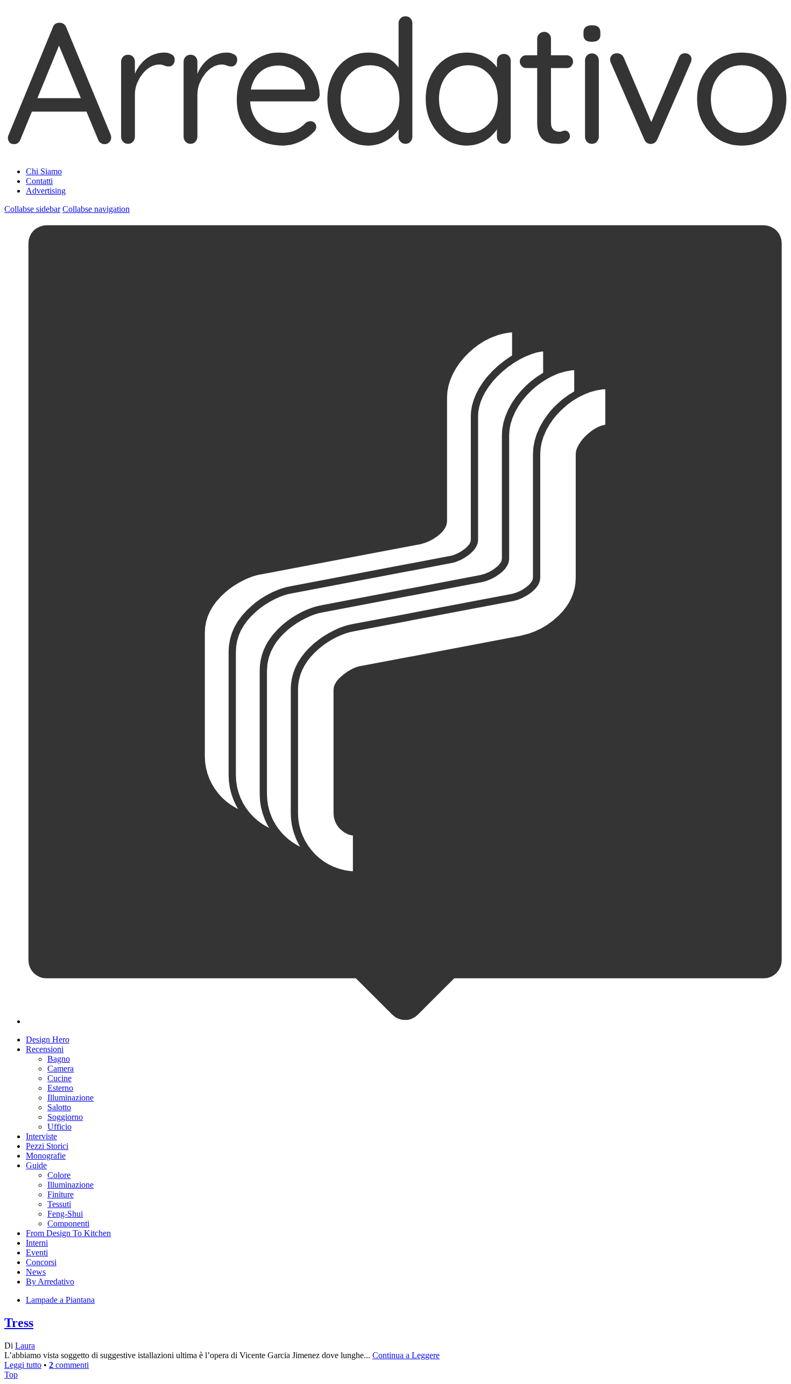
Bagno (58, 1058)
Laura (25, 1345)
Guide (36, 1165)
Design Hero (47, 1039)
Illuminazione (70, 1097)
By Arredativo (50, 1281)
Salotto (59, 1107)
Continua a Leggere (406, 1355)
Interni (37, 1242)
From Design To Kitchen (68, 1233)
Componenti (68, 1223)
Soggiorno (65, 1117)
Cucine (59, 1078)
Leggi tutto (22, 1364)
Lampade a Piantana (60, 1299)
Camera (60, 1068)
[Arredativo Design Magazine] (395, 144)
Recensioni (44, 1049)
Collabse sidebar (32, 209)
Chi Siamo (44, 171)
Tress (18, 1323)
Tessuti (59, 1204)
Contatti (39, 181)
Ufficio (59, 1126)
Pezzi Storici (47, 1146)
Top (11, 1374)
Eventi (37, 1252)
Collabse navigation (96, 209)
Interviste (41, 1136)
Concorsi (41, 1262)
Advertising (46, 190)
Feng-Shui (65, 1213)
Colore (58, 1175)
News (36, 1271)
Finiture (60, 1194)
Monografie (46, 1155)
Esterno (60, 1087)
